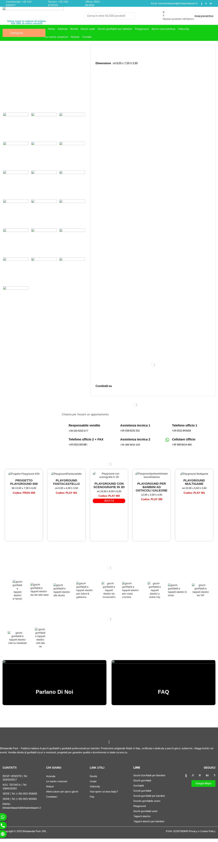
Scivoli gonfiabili (142, 790)
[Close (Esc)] (0, 653)
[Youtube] (211, 3)
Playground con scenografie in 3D (109, 485)
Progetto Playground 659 (24, 482)
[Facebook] (202, 3)
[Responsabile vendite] (64, 426)
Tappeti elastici (142, 816)
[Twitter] (193, 775)
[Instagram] (206, 3)
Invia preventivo (203, 16)
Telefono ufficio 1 (184, 425)
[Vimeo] (214, 775)
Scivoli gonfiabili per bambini (149, 795)
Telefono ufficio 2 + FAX (86, 439)
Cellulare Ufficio (183, 439)
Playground (139, 806)
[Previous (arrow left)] (0, 656)
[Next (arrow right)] (1, 656)
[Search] (132, 15)
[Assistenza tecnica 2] (115, 440)
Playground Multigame (194, 482)
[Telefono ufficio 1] (167, 426)
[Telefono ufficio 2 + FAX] (64, 440)
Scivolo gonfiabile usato (146, 801)
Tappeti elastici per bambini (148, 821)
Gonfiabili (138, 785)
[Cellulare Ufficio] (167, 440)
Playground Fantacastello (66, 482)
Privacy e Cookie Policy (202, 831)
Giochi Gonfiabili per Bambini (149, 775)
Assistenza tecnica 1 (135, 425)
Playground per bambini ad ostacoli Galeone (151, 487)
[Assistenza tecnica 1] (115, 426)
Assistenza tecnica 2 (135, 439)
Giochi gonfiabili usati (145, 811)
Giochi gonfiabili (142, 780)
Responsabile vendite (84, 425)
